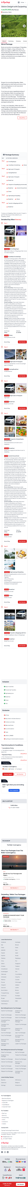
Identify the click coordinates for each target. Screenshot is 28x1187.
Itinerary (18, 41)
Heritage (3, 1085)
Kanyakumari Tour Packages (19, 1040)
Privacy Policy (5, 1117)
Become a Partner (6, 1098)
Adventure (3, 1082)
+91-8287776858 (14, 807)
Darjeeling (5, 12)
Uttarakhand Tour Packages (5, 1021)
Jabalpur (17, 985)
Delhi (16, 1001)
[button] (22, 117)
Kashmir (3, 955)
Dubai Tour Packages (6, 1052)
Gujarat (3, 953)
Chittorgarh (18, 982)
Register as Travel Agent (8, 1100)
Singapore (17, 963)
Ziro (16, 971)
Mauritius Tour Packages (18, 1062)
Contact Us (5, 1121)
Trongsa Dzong (5, 993)
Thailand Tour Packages (21, 1055)
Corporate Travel (6, 1106)
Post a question (14, 790)
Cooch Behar (18, 974)
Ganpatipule (18, 998)
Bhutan (17, 944)
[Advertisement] (14, 70)
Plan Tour (4, 1113)
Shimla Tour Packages (20, 1015)
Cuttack (17, 979)
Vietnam (17, 969)
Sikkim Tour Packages (20, 1017)
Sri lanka (3, 966)
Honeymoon (18, 1085)
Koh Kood (3, 995)
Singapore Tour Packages (5, 1055)
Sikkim (10, 12)
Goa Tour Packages (6, 1032)
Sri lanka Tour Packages (7, 1068)
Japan (16, 953)
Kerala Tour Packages (6, 1015)
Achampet (3, 977)
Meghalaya (18, 958)
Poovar (3, 982)
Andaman (3, 942)
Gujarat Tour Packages (20, 1024)
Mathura (3, 979)
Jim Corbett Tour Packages (19, 1036)
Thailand (17, 966)
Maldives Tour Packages (7, 1059)
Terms (3, 1119)
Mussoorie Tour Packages (5, 1040)
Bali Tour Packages (19, 1052)
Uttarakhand (4, 969)
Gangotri (3, 985)
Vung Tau (17, 977)
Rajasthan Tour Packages (19, 1021)
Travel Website (5, 1104)
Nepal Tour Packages (6, 1066)
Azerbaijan (17, 942)
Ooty (2, 961)
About (4, 41)
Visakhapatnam (5, 1001)
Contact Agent (8, 774)
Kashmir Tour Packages (7, 1010)
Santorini (3, 987)
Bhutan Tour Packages (20, 1059)
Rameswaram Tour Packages (5, 1029)
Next (24, 25)
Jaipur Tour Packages (20, 1032)
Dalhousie (3, 974)
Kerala (16, 955)
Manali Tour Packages (6, 1017)
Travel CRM (4, 1102)
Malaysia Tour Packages (7, 1071)
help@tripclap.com (7, 1136)
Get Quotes (22, 342)
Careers (4, 1123)
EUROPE (3, 950)
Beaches (3, 1080)
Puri (16, 961)
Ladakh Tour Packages (20, 1043)
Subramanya (4, 1003)
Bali (2, 944)
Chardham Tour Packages (5, 1025)
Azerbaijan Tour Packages (19, 1072)
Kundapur (17, 995)
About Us (4, 1115)
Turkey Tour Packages (20, 1068)
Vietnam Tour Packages (7, 1061)
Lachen (17, 987)
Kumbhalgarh (4, 971)
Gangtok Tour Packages (18, 1029)
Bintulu (17, 990)
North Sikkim (4, 990)
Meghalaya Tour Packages (5, 1044)
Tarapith (17, 993)
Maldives (3, 958)
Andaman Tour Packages (18, 1011)
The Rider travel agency (9, 766)
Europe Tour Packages (20, 1066)
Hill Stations (18, 1080)
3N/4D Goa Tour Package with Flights (12, 874)
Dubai (2, 947)
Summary (11, 41)
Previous (3, 25)
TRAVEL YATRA (7, 921)
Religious (17, 1082)
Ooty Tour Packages (6, 1035)
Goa (16, 950)
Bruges (3, 998)
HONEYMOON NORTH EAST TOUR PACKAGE (13, 916)
